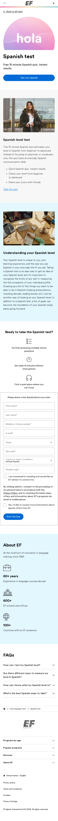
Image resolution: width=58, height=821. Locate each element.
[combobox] (29, 442)
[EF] (29, 3)
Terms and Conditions (12, 789)
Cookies (6, 795)
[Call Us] (54, 3)
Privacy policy (9, 783)
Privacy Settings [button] (10, 801)
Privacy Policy (10, 493)
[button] (4, 3)
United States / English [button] (16, 775)
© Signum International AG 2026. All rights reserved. (25, 809)
